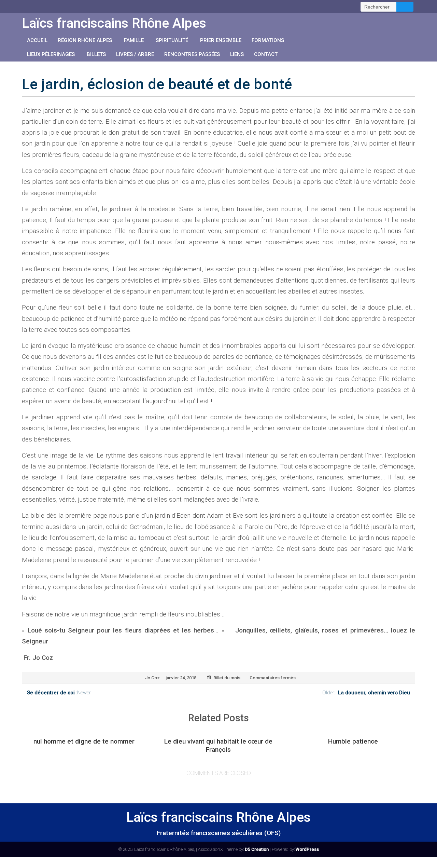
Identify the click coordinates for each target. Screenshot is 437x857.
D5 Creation (257, 849)
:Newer (59, 693)
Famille (134, 40)
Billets (96, 54)
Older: (366, 693)
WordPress (307, 849)
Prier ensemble (220, 40)
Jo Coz (152, 677)
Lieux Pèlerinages (51, 54)
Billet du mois (226, 677)
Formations (268, 40)
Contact (266, 54)
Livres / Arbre (135, 54)
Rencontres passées (192, 54)
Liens (237, 54)
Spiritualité (172, 40)
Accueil (37, 40)
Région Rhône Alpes (85, 40)
